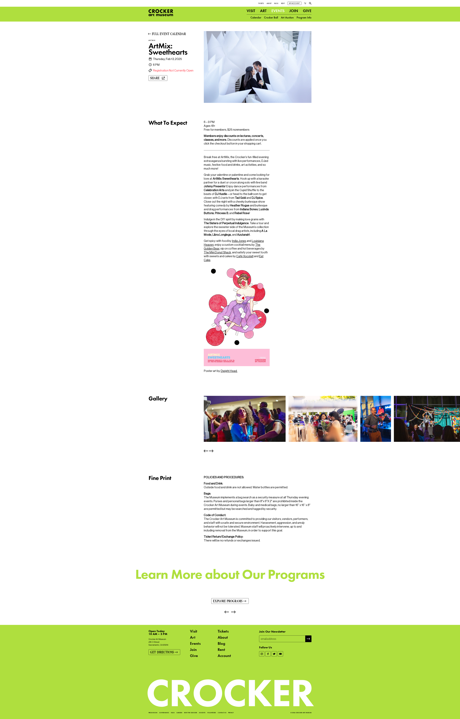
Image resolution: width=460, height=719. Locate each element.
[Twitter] (274, 653)
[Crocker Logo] (161, 12)
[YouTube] (280, 653)
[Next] (210, 450)
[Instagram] (261, 653)
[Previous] (206, 450)
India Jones (239, 240)
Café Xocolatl (244, 256)
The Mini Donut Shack (217, 252)
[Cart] (305, 3)
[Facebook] (268, 653)
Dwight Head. (229, 370)
